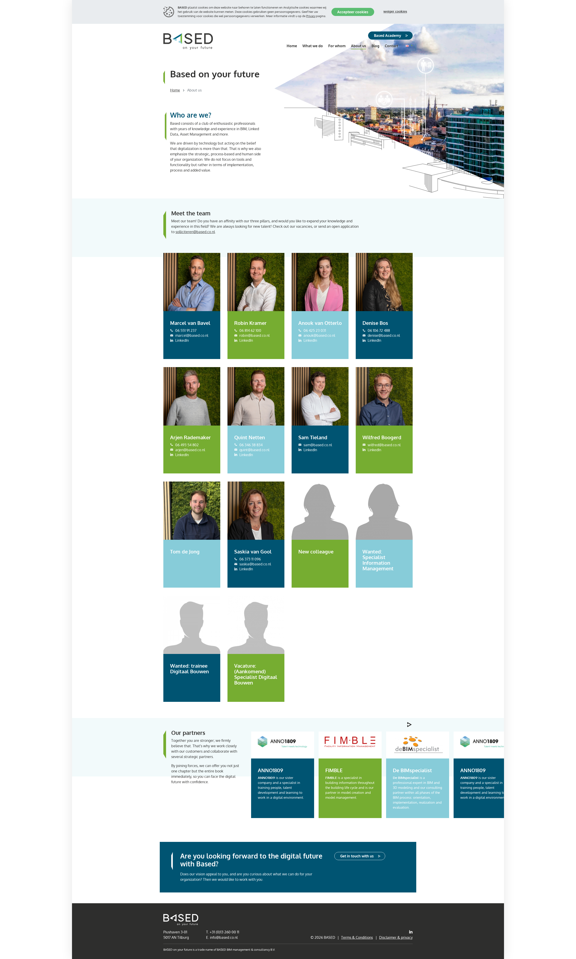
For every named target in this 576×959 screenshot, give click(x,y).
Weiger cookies (395, 11)
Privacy (310, 16)
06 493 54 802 (184, 421)
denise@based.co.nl (380, 307)
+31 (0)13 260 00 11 (224, 932)
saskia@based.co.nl (252, 553)
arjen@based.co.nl (187, 426)
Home (175, 90)
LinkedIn (179, 317)
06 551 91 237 (183, 307)
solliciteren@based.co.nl (195, 232)
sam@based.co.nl (314, 380)
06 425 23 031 (311, 307)
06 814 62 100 (247, 307)
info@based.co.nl (224, 937)
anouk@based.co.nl (316, 312)
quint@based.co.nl (251, 392)
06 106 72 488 (376, 302)
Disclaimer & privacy (396, 937)
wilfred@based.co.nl (380, 387)
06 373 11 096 (247, 548)
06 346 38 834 (248, 387)
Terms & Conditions (357, 937)
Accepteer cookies (352, 12)
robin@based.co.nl (251, 312)
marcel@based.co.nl (188, 312)
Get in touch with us (357, 856)
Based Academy (387, 35)
